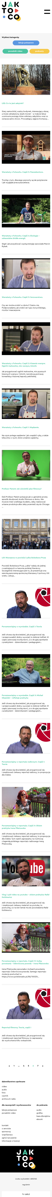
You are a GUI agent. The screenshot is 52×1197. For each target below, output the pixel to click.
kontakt (5, 1125)
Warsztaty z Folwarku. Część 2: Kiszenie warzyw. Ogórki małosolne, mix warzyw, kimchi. (23, 365)
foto (4, 1093)
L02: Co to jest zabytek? (13, 103)
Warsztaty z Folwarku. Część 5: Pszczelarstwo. (22, 172)
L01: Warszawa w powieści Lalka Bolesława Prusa (24, 558)
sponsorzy (6, 1132)
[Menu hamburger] (47, 12)
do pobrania (42, 1105)
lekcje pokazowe (26, 43)
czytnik (5, 1096)
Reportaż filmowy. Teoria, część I (16, 1028)
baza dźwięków (43, 1116)
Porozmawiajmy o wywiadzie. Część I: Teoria (22, 627)
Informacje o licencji (11, 1141)
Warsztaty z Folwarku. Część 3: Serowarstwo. (22, 297)
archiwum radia (8, 1099)
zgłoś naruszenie (9, 1138)
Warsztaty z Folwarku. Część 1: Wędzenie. (20, 427)
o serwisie (6, 1129)
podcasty (39, 51)
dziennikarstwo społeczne (13, 1082)
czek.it (27, 1194)
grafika (39, 1113)
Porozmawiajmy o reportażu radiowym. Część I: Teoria (23, 763)
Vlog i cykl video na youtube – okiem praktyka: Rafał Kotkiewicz (25, 896)
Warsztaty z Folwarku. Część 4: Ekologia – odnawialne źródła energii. (21, 237)
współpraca (7, 1135)
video (4, 1087)
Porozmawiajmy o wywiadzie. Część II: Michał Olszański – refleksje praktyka (22, 696)
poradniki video (15, 51)
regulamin (26, 1185)
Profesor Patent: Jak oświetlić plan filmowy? (21, 489)
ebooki (40, 1119)
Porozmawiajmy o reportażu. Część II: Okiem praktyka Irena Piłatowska (22, 827)
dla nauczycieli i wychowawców (16, 1105)
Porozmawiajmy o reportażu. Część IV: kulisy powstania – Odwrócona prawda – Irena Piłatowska (25, 962)
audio (4, 1090)
